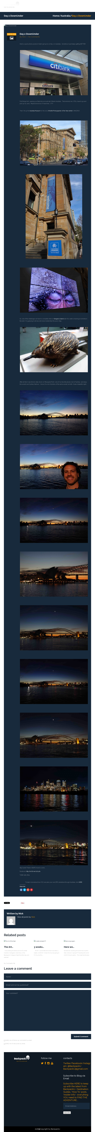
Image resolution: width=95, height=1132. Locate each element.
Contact (47, 8)
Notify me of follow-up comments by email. (18, 1040)
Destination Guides (64, 4)
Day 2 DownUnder (29, 34)
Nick (24, 37)
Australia (65, 15)
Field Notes (80, 4)
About (38, 8)
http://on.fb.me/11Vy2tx (33, 871)
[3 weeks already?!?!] (47, 941)
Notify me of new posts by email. (15, 1043)
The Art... (8, 947)
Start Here (39, 4)
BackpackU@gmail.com (75, 1068)
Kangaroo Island (59, 318)
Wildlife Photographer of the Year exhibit (60, 111)
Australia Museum (35, 111)
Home (56, 15)
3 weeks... (39, 947)
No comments (34, 37)
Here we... (69, 947)
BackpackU (55, 1129)
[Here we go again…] (77, 941)
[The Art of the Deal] (17, 941)
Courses (50, 4)
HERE (80, 882)
